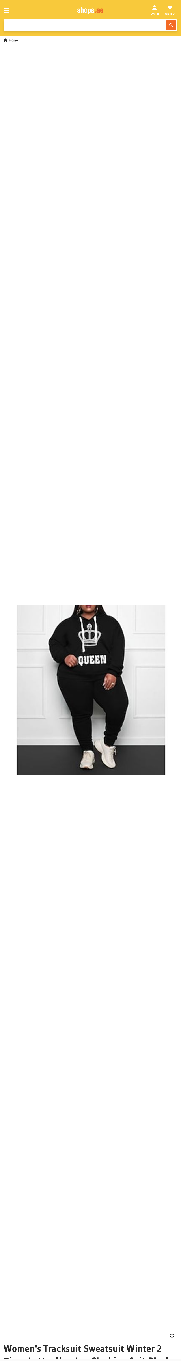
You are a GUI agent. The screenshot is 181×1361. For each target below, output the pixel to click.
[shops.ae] (90, 11)
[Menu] (6, 10)
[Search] (171, 25)
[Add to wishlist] (172, 1336)
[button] (90, 690)
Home (13, 40)
